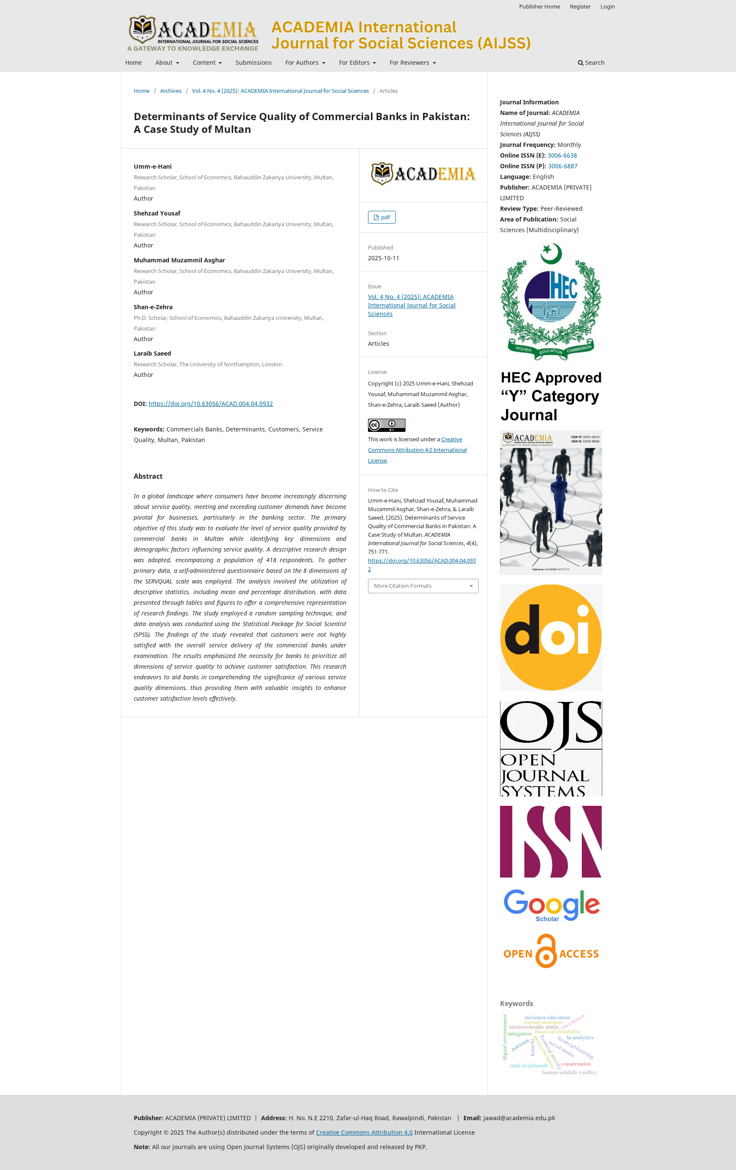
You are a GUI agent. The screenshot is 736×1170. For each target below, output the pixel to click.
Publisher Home (539, 6)
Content (205, 62)
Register (580, 6)
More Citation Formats (402, 585)
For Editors (355, 62)
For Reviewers (410, 62)
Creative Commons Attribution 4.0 (364, 1132)
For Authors (302, 62)
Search (594, 62)
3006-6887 (563, 166)
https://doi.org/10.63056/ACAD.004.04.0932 (211, 404)
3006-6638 (562, 155)
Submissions (254, 62)
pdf (385, 217)
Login (608, 6)
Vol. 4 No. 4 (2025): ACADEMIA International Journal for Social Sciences (280, 91)
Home (133, 62)
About (164, 62)
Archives (170, 91)
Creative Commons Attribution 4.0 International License (417, 449)
